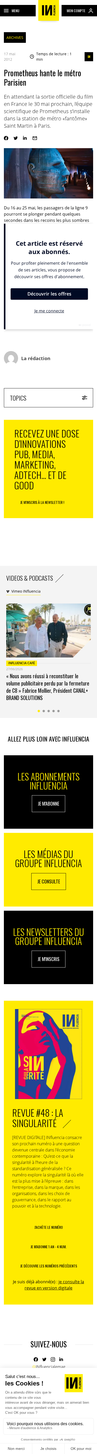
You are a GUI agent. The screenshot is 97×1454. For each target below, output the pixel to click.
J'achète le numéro (48, 1227)
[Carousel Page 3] (48, 711)
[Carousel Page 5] (58, 711)
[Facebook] (6, 138)
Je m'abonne (48, 803)
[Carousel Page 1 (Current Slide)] (39, 711)
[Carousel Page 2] (43, 711)
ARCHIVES (14, 37)
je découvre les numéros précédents (48, 1265)
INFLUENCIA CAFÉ (21, 663)
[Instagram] (53, 1359)
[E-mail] (35, 138)
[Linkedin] (25, 138)
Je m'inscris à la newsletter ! (42, 502)
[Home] (49, 10)
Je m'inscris (48, 959)
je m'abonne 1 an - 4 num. (48, 1246)
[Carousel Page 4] (53, 711)
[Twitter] (15, 138)
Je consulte (48, 881)
